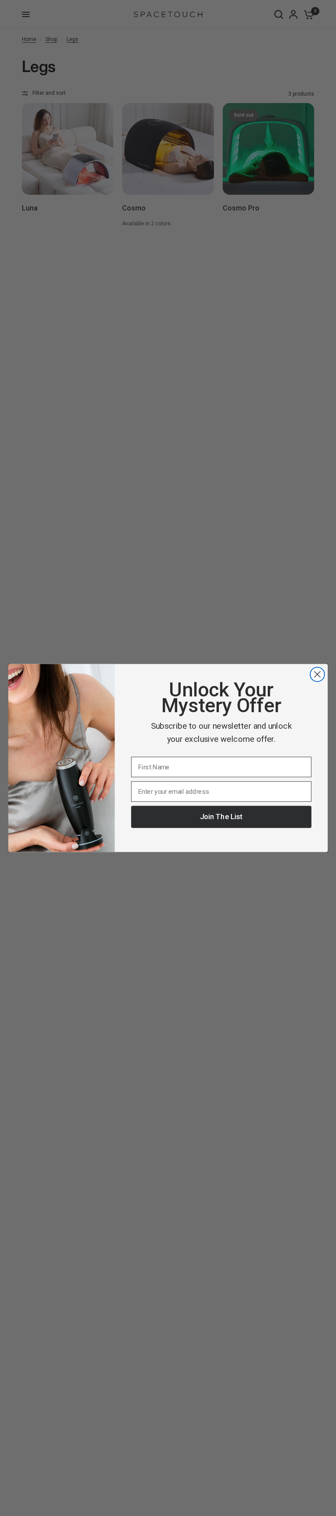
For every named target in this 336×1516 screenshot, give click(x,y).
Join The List (221, 817)
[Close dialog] (317, 674)
